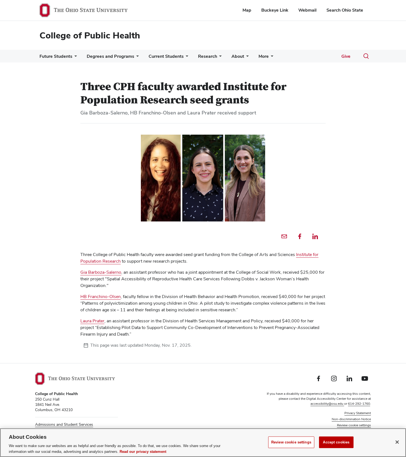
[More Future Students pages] (74, 57)
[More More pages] (271, 57)
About (237, 56)
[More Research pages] (219, 57)
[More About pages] (246, 57)
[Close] (397, 442)
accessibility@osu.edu (327, 403)
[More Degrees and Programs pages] (136, 57)
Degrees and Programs (110, 56)
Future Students (55, 56)
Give (345, 56)
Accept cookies (336, 442)
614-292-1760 (359, 403)
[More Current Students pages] (186, 57)
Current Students (166, 56)
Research (207, 56)
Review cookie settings (291, 442)
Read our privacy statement (143, 451)
